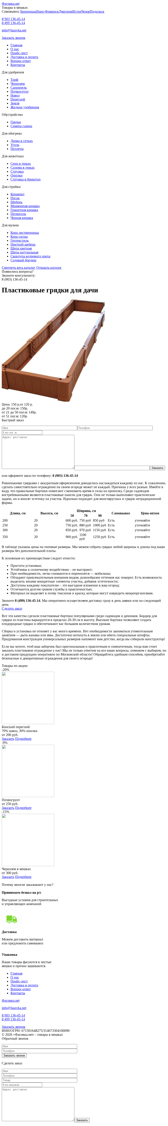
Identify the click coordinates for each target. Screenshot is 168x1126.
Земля (14, 103)
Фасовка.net (10, 3)
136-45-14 (13, 19)
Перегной (17, 99)
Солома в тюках (22, 167)
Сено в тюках (20, 163)
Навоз (14, 95)
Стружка (17, 171)
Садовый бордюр (23, 260)
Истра (76, 11)
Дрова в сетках (21, 141)
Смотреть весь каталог (18, 267)
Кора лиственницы (24, 232)
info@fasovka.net (14, 30)
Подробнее (23, 739)
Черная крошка (21, 218)
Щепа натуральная (24, 252)
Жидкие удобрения (24, 107)
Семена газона (21, 126)
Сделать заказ (12, 608)
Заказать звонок (13, 38)
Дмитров (65, 11)
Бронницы (28, 11)
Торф (14, 80)
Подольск (97, 11)
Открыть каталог (49, 267)
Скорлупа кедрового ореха (30, 256)
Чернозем (17, 83)
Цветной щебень (22, 244)
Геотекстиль (19, 240)
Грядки (15, 122)
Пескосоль (18, 214)
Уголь (14, 145)
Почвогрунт (19, 91)
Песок (15, 198)
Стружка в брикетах (25, 179)
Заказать (8, 739)
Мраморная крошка (25, 206)
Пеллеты (17, 149)
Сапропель (18, 87)
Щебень (16, 202)
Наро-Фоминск (47, 11)
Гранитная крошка (24, 210)
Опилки (16, 175)
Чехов (85, 11)
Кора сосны (19, 236)
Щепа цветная (21, 248)
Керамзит (17, 194)
